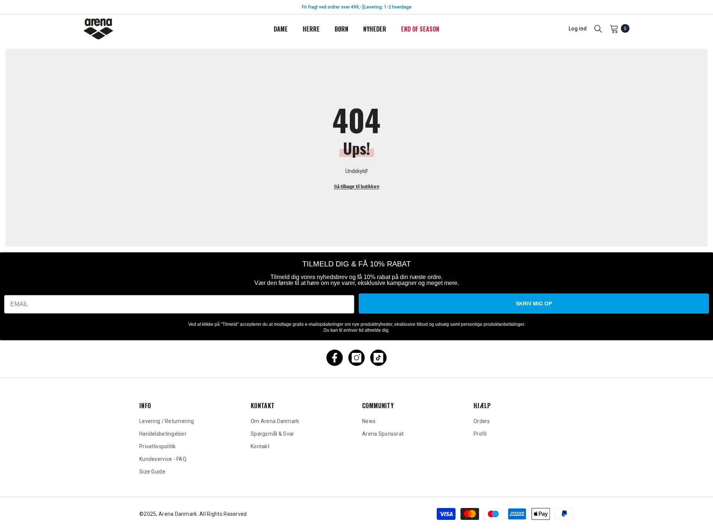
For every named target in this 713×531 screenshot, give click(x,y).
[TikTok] (378, 358)
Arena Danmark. (179, 514)
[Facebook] (334, 358)
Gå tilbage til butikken (356, 186)
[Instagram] (356, 358)
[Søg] (598, 28)
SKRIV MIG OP (534, 304)
